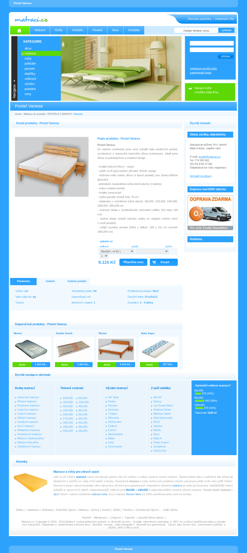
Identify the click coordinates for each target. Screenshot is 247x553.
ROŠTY (28, 58)
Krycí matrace (25, 426)
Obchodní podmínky (200, 18)
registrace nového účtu (203, 68)
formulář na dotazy (201, 176)
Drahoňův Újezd (65, 509)
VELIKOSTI (30, 79)
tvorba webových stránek (91, 521)
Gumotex (113, 409)
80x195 (83, 410)
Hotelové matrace (27, 421)
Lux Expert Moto (163, 405)
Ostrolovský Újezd (147, 509)
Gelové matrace (26, 413)
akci (56, 494)
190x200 (68, 426)
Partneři (86, 517)
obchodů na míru (120, 521)
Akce (115, 30)
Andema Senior (162, 409)
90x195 (83, 418)
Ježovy (95, 509)
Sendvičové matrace (29, 434)
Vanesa (78, 114)
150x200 (68, 414)
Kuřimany (47, 509)
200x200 (68, 430)
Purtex (112, 401)
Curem (112, 430)
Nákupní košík (203, 88)
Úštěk (116, 509)
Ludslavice (33, 509)
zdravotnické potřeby (210, 524)
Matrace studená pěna (30, 438)
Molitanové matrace (28, 430)
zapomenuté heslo (200, 72)
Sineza (157, 401)
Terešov (128, 509)
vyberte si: (106, 241)
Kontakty (134, 30)
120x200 (68, 410)
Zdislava (83, 509)
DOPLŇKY (30, 73)
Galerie (50, 281)
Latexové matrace (28, 409)
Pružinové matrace (28, 405)
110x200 (68, 406)
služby (112, 527)
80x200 (83, 422)
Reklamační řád (224, 18)
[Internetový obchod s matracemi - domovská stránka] (20, 30)
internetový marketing (156, 521)
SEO (175, 521)
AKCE (28, 48)
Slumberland (115, 434)
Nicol (156, 434)
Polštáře (77, 30)
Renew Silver (134, 494)
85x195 (83, 414)
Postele (98, 30)
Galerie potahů (77, 281)
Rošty (58, 30)
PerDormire (115, 421)
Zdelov (20, 509)
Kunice (106, 509)
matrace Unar (99, 494)
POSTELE (30, 68)
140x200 (68, 398)
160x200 (68, 402)
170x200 (68, 418)
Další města (170, 509)
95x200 (83, 430)
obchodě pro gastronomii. (151, 524)
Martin (157, 430)
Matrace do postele (34, 114)
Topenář (129, 517)
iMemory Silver (162, 413)
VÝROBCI (30, 84)
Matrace (40, 30)
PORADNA (30, 89)
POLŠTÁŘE (30, 63)
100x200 (84, 402)
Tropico (112, 413)
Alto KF (157, 397)
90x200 (83, 398)
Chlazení (116, 517)
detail (22, 364)
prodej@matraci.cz (210, 156)
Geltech (112, 426)
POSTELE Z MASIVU (60, 114)
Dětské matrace (26, 417)
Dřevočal (113, 417)
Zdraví (172, 524)
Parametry (23, 281)
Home (18, 114)
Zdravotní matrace (28, 397)
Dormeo (112, 405)
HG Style (113, 397)
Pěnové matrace (27, 401)
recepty (108, 524)
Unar (111, 442)
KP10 (156, 421)
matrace (81, 476)
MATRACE (30, 53)
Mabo (111, 438)
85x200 (83, 426)
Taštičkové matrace (29, 446)
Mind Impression (163, 417)
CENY (28, 94)
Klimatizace (100, 517)
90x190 (83, 406)
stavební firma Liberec (151, 517)
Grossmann (115, 446)
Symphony (159, 446)
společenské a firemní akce (74, 524)
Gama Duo (159, 450)
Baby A (157, 438)
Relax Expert (161, 442)
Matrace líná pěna (27, 442)
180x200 (68, 422)
